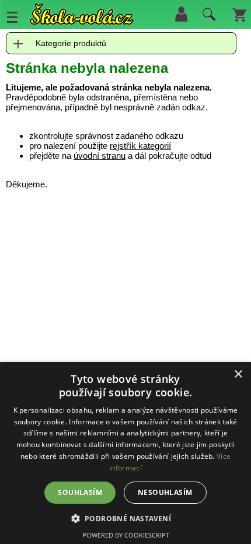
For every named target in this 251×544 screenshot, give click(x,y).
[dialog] (125, 453)
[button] (126, 518)
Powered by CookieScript (125, 535)
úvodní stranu (100, 156)
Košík (239, 14)
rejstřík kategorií (140, 146)
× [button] (237, 374)
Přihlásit (181, 14)
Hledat (207, 17)
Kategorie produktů (71, 43)
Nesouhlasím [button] (165, 492)
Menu (12, 17)
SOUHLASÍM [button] (80, 492)
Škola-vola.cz (81, 14)
